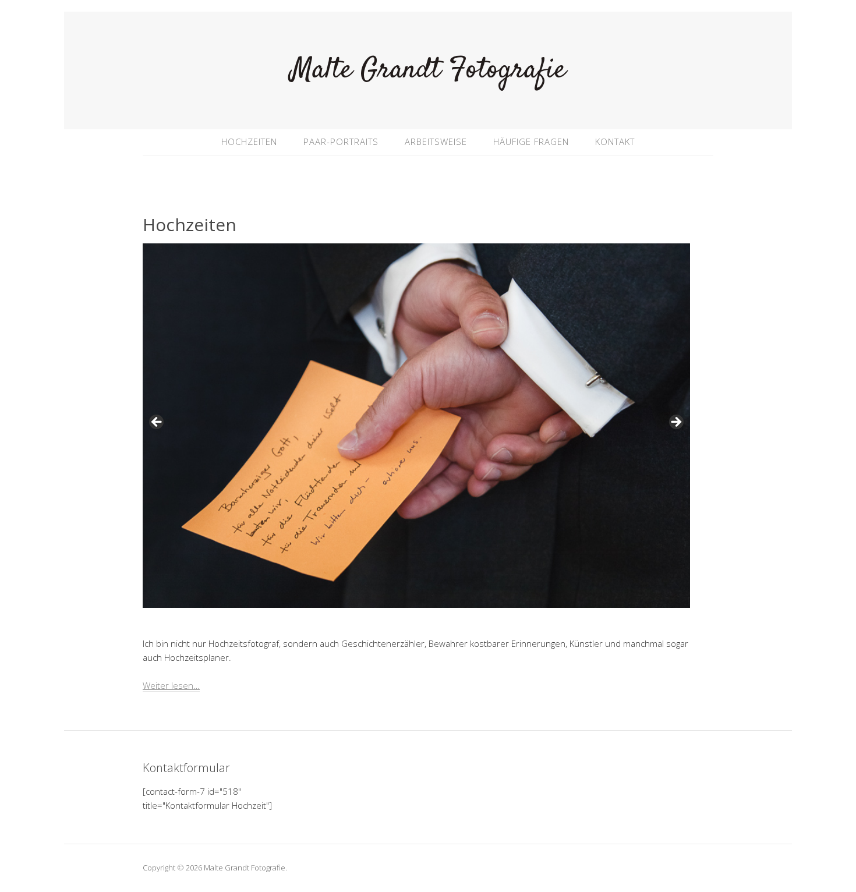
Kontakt (615, 141)
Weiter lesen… (171, 685)
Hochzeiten (249, 141)
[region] (416, 425)
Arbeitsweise (436, 141)
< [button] (157, 422)
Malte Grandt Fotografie (428, 70)
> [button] (675, 422)
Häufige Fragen (531, 141)
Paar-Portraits (341, 141)
